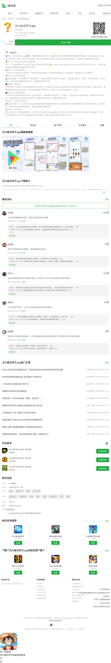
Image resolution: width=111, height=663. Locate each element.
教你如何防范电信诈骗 (101, 606)
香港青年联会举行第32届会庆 (14, 391)
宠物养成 (23, 496)
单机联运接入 (42, 598)
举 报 (1, 660)
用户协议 (75, 589)
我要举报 (75, 601)
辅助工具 (19, 491)
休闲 (31, 496)
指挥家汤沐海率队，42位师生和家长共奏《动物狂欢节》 (26, 434)
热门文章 (58, 125)
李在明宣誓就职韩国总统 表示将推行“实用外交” (22, 376)
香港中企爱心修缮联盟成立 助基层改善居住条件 (22, 426)
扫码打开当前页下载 (99, 37)
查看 (18, 542)
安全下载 (66, 42)
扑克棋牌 (36, 491)
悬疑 (68, 496)
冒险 (61, 496)
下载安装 (31, 33)
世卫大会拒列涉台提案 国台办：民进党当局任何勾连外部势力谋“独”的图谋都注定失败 (34, 369)
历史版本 (82, 125)
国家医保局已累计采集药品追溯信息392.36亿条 (22, 405)
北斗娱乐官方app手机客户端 (11, 583)
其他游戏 (53, 496)
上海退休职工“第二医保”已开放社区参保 (19, 412)
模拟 (44, 496)
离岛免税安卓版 (55, 536)
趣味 (11, 491)
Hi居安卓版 (93, 566)
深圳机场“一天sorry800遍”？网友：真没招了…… (22, 398)
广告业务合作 (42, 592)
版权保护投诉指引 (78, 595)
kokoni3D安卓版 (55, 566)
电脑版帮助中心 (78, 586)
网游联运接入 (42, 595)
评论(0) (33, 125)
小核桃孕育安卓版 (93, 536)
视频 (102, 125)
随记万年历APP (18, 566)
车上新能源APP (18, 536)
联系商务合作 (42, 589)
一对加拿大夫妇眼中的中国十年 (15, 383)
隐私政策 (10, 509)
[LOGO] (9, 5)
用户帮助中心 (77, 583)
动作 (38, 496)
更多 (107, 199)
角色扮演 (12, 496)
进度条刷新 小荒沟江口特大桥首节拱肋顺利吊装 (22, 419)
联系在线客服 (105, 603)
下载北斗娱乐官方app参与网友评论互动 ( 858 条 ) (55, 205)
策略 (28, 491)
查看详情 (103, 451)
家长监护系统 (77, 598)
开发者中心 (41, 586)
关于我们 (40, 583)
